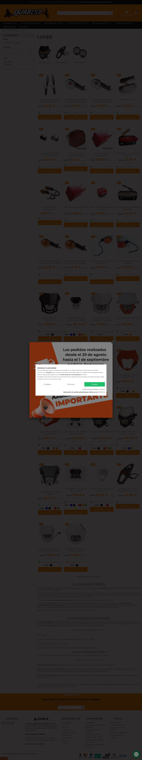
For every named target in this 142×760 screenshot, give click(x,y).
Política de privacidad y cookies (93, 389)
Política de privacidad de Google (52, 379)
